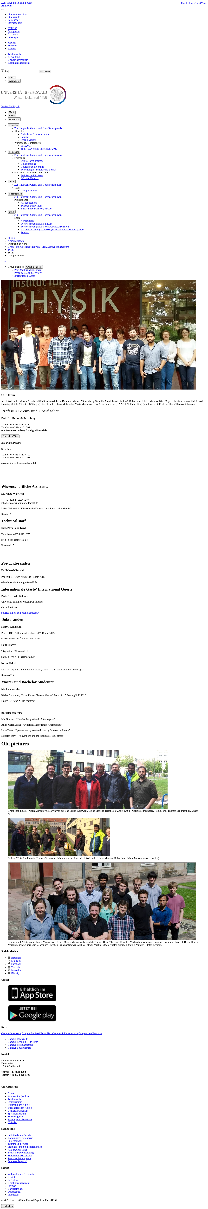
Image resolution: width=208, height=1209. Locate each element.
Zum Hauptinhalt (10, 2)
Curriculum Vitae (10, 436)
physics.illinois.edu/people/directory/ (20, 612)
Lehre (11, 212)
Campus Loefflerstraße (19, 1047)
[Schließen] (2, 9)
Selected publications (31, 205)
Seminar (25, 137)
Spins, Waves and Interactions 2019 (39, 148)
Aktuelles (13, 125)
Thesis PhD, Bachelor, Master (36, 208)
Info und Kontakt (30, 178)
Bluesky (15, 973)
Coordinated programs (32, 166)
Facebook (16, 964)
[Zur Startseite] (33, 103)
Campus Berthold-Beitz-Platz (23, 1041)
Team (11, 181)
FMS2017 (26, 145)
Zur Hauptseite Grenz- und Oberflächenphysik (38, 128)
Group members (29, 190)
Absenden (45, 71)
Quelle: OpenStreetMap (193, 3)
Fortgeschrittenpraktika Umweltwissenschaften (45, 226)
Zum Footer (26, 2)
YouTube (15, 967)
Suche (4, 71)
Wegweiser (14, 119)
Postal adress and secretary (28, 272)
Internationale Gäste (24, 275)
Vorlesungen (27, 220)
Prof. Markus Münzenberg (27, 270)
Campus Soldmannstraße (20, 1044)
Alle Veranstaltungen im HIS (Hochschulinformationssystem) (52, 229)
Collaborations (28, 163)
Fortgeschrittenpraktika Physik (36, 223)
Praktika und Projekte (32, 175)
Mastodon (16, 970)
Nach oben (8, 1206)
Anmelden (6, 5)
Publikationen (15, 194)
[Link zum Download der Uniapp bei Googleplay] (32, 1020)
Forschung (14, 152)
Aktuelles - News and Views (35, 134)
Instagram (16, 957)
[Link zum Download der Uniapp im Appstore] (32, 1000)
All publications (29, 202)
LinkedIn (16, 960)
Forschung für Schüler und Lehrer (38, 169)
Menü (11, 112)
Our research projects (32, 160)
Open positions (28, 140)
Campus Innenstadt (17, 1039)
